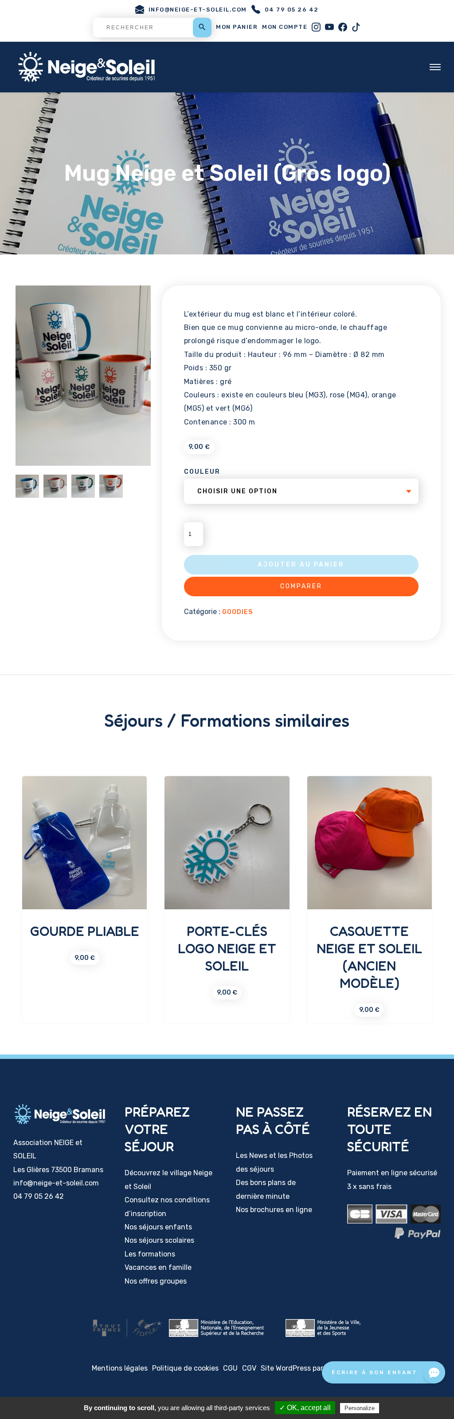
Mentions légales (120, 1368)
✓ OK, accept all (305, 1407)
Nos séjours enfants (158, 1227)
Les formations (150, 1254)
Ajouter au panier (301, 564)
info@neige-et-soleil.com (198, 9)
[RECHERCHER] (152, 27)
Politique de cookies (185, 1368)
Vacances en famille (158, 1267)
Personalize (359, 1408)
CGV (249, 1368)
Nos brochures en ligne (274, 1209)
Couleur (202, 472)
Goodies (237, 612)
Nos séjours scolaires (159, 1240)
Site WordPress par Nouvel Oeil (311, 1368)
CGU (230, 1368)
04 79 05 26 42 (292, 9)
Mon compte (284, 27)
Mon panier (237, 27)
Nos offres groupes (156, 1281)
